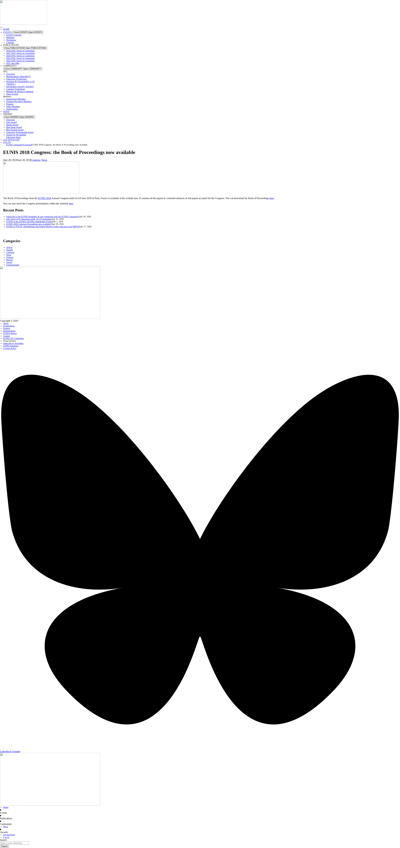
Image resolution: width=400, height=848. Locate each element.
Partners (9, 257)
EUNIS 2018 (44, 198)
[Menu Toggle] (1, 27)
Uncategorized (12, 265)
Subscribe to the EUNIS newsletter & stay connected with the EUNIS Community (42, 216)
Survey (9, 262)
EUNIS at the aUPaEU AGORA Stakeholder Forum (29, 221)
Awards (9, 250)
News (44, 160)
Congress (35, 160)
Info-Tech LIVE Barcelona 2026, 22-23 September (29, 219)
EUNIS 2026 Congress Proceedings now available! (28, 224)
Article (9, 247)
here (272, 198)
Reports (9, 260)
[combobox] (14, 843)
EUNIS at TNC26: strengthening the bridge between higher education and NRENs (42, 226)
